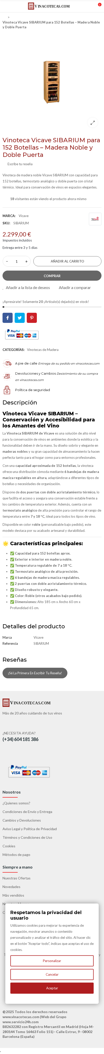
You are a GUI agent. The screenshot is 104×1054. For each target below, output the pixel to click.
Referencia (10, 643)
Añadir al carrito (67, 261)
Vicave (24, 216)
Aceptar (52, 988)
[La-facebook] (10, 753)
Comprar (52, 276)
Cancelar (52, 974)
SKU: (6, 223)
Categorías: (13, 350)
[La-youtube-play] (20, 753)
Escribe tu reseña (20, 164)
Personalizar (52, 961)
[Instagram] (32, 753)
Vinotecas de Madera (43, 350)
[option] (52, 81)
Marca (7, 637)
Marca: (9, 216)
